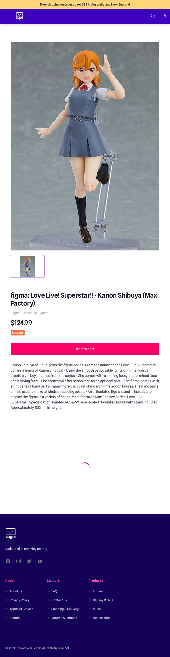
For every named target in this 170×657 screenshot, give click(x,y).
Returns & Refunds (64, 618)
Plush (97, 609)
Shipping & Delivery (65, 609)
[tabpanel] (85, 146)
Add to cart (85, 349)
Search (15, 618)
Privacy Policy (19, 600)
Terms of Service (21, 609)
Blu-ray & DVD (103, 600)
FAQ (54, 591)
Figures (98, 591)
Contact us (59, 600)
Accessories (101, 618)
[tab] (27, 266)
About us (16, 591)
